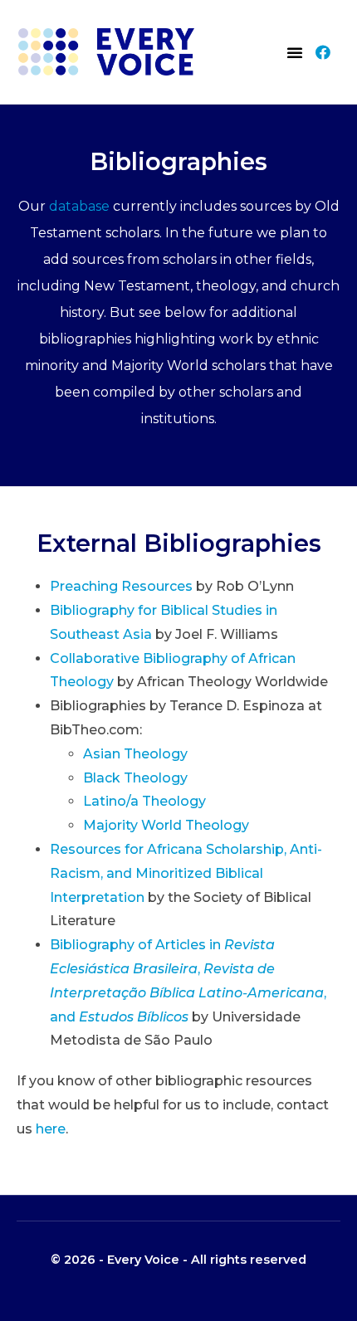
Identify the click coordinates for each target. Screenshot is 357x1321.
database (79, 206)
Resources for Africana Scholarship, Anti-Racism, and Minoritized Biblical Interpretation (186, 873)
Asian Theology (135, 754)
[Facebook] (323, 52)
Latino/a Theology (144, 801)
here (51, 1129)
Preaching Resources (121, 586)
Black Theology (135, 778)
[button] (294, 52)
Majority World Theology (166, 825)
